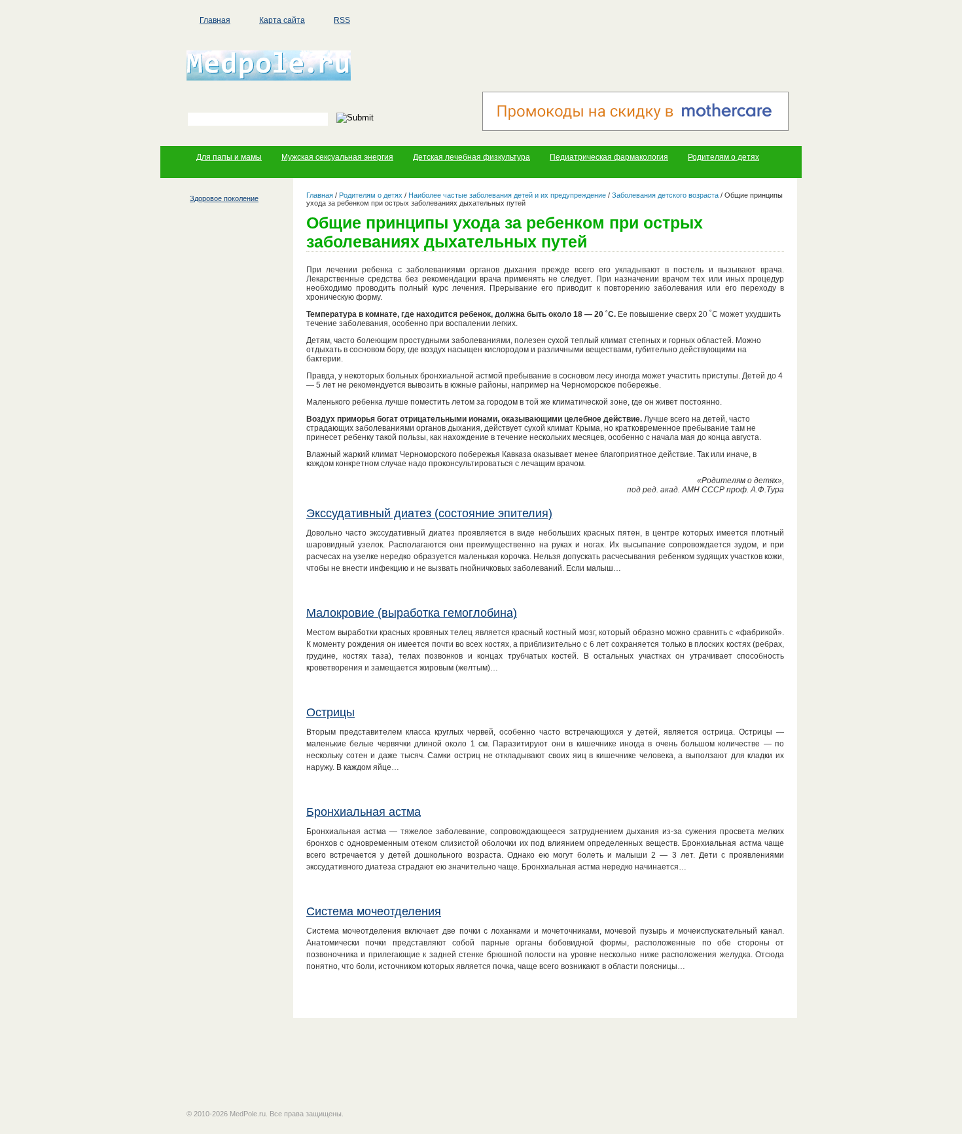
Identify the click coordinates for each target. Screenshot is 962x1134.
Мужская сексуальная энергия (337, 157)
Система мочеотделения (373, 911)
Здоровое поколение (224, 198)
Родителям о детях (723, 157)
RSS (342, 20)
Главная (215, 20)
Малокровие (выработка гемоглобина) (411, 612)
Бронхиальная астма (363, 811)
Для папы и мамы (229, 157)
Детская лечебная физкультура (471, 157)
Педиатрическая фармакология (609, 157)
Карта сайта (282, 20)
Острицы (330, 712)
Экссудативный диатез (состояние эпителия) (429, 513)
